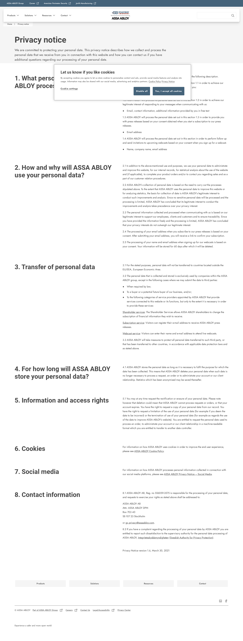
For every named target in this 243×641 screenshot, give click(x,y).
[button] (18, 15)
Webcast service (131, 333)
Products (11, 15)
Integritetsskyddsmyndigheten (153, 537)
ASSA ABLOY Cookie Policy (149, 451)
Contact (64, 15)
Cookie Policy (155, 81)
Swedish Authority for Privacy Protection (191, 537)
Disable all (142, 91)
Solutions (29, 15)
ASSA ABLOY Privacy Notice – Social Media (188, 474)
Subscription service (133, 323)
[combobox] (216, 15)
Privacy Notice (168, 81)
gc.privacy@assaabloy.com (140, 523)
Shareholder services (134, 312)
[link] (34, 3)
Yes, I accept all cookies (168, 91)
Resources (46, 15)
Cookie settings (69, 88)
